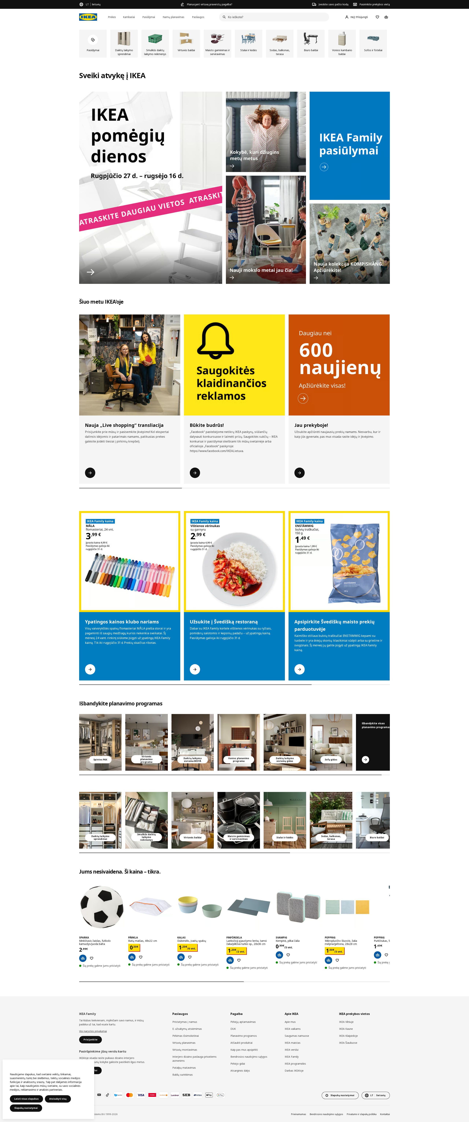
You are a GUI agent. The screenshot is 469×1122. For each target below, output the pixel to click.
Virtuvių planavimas (183, 1042)
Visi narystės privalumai (93, 1031)
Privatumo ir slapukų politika (361, 1114)
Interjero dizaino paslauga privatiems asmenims (194, 1058)
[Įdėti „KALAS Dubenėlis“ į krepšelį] (181, 957)
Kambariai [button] (129, 17)
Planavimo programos (243, 1035)
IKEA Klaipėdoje (348, 1035)
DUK (233, 1029)
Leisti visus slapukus (26, 1098)
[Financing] (118, 1095)
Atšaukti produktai (241, 1042)
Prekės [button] (112, 17)
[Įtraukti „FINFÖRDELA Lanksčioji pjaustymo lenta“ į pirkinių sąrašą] (239, 960)
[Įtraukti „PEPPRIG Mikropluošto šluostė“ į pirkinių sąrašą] (337, 960)
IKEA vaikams (293, 1029)
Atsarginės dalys (240, 1070)
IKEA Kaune (346, 1029)
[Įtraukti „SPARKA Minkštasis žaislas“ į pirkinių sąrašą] (91, 958)
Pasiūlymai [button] (148, 17)
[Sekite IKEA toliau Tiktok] (107, 1095)
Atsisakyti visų (58, 1098)
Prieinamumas (298, 1114)
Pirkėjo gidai (237, 1063)
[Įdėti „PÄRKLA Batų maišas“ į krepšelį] (132, 957)
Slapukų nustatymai (26, 1108)
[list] (234, 43)
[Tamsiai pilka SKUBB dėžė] (146, 820)
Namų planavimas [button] (173, 17)
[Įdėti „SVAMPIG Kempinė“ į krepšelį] (279, 955)
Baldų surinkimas (182, 1074)
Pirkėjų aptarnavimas (243, 1022)
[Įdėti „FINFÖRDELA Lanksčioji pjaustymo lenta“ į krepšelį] (230, 960)
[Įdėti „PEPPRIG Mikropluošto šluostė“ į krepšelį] (328, 960)
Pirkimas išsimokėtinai (185, 1035)
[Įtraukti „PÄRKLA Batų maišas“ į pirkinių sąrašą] (140, 957)
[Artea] (197, 1095)
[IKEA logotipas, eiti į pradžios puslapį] (88, 17)
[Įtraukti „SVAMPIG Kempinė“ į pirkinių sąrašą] (288, 955)
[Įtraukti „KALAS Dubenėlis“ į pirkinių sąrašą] (189, 957)
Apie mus (290, 1022)
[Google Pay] (220, 1095)
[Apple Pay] (209, 1095)
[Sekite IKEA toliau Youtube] (99, 1095)
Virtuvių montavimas (184, 1049)
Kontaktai (385, 1114)
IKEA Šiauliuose (348, 1042)
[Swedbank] (163, 1095)
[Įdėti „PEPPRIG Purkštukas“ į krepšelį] (377, 955)
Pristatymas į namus (184, 1022)
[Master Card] (129, 1095)
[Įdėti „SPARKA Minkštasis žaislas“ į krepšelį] (82, 958)
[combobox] (273, 17)
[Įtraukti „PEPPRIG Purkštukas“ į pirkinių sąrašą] (386, 955)
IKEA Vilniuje (346, 1022)
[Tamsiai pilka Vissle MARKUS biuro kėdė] (377, 820)
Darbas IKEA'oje (294, 1070)
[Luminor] (175, 1095)
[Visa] (140, 1095)
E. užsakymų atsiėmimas (187, 1029)
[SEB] (186, 1095)
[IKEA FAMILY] (350, 146)
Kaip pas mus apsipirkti (244, 1049)
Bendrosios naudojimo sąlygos (248, 1056)
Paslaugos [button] (198, 17)
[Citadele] (152, 1095)
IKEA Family (292, 1056)
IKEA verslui (291, 1049)
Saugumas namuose (297, 1035)
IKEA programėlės (295, 1063)
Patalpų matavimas (184, 1067)
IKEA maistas (292, 1042)
